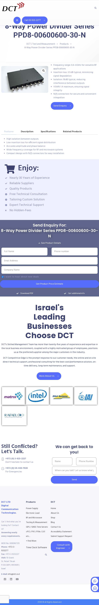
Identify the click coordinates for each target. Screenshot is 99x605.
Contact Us (56, 527)
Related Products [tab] (72, 131)
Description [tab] (27, 131)
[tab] (89, 130)
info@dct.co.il (14, 574)
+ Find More (31, 541)
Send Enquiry (60, 106)
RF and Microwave (34, 517)
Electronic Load (32, 513)
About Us (55, 513)
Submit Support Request (61, 536)
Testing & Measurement (36, 522)
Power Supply (32, 508)
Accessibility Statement (61, 531)
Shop (53, 517)
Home (53, 508)
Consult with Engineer (63, 546)
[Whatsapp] (95, 581)
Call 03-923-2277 (32, 20)
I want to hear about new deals (21, 277)
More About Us (46, 376)
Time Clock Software (36, 547)
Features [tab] (9, 131)
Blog (53, 522)
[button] (43, 70)
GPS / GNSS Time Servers (37, 527)
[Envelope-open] (95, 588)
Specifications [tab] (48, 131)
